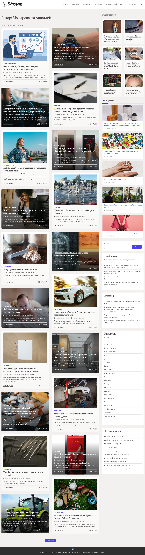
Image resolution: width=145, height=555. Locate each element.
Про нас (66, 4)
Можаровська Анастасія (62, 53)
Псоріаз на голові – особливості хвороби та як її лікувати (133, 92)
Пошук (106, 244)
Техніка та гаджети (62, 44)
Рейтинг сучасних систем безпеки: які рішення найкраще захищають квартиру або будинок (75, 151)
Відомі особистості (110, 351)
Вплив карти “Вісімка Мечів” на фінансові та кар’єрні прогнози (121, 152)
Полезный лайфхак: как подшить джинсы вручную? (133, 38)
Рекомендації (111, 4)
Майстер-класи (109, 373)
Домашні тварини (110, 359)
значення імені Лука (110, 447)
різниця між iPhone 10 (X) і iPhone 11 (115, 458)
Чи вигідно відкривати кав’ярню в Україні (117, 469)
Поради (123, 4)
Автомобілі (58, 309)
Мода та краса (9, 165)
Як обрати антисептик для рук (116, 179)
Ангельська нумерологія (112, 341)
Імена (106, 366)
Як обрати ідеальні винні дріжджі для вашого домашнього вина (111, 66)
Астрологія (108, 344)
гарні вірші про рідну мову (113, 444)
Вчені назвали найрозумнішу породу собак (118, 465)
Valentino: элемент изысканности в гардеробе (122, 233)
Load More (50, 540)
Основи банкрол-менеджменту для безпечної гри (110, 92)
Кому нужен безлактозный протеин (20, 269)
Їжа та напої (108, 369)
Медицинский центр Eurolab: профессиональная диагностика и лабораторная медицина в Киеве (19, 411)
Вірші (106, 355)
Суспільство (87, 4)
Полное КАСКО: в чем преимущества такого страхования (133, 65)
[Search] (142, 4)
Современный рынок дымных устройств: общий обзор (123, 206)
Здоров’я (75, 4)
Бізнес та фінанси (10, 63)
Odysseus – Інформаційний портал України (89, 552)
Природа (107, 391)
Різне (15, 106)
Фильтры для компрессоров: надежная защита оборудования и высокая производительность (122, 124)
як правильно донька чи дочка (114, 436)
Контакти (132, 4)
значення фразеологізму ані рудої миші (117, 454)
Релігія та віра (109, 398)
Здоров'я (7, 106)
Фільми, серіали (109, 420)
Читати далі (8, 81)
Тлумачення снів (109, 416)
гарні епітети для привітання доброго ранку (118, 440)
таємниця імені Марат (111, 451)
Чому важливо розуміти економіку (115, 461)
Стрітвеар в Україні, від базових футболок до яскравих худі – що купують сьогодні (112, 39)
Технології (99, 4)
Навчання (107, 380)
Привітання (108, 387)
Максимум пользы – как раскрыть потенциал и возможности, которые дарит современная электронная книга (119, 309)
